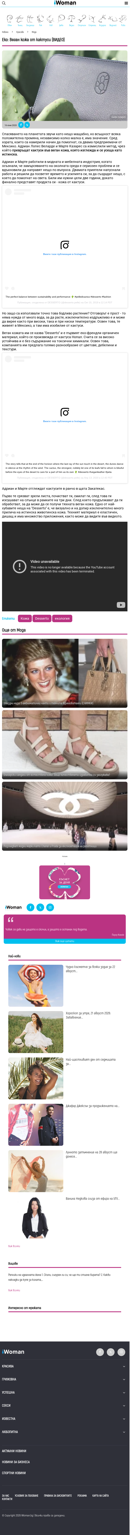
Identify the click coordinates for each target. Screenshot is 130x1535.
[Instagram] (50, 908)
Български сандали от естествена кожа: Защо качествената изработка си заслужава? (57, 775)
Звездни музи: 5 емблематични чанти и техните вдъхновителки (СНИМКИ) (48, 703)
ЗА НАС (5, 1495)
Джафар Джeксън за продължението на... (93, 1106)
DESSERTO (54, 302)
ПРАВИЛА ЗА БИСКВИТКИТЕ (58, 1495)
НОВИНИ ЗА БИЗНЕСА (16, 1462)
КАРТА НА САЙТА (100, 1495)
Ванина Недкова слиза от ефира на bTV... (93, 1199)
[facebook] (30, 908)
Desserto (42, 618)
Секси (6, 1405)
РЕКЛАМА (82, 1495)
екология (62, 618)
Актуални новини (14, 1451)
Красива (8, 1366)
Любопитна (10, 1432)
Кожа (25, 618)
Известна (8, 1419)
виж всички (14, 1246)
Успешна (8, 1392)
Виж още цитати (64, 941)
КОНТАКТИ (7, 1499)
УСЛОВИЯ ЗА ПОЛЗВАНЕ (26, 1495)
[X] (40, 908)
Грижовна (9, 1379)
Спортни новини (14, 1473)
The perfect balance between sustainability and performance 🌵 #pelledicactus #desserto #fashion (58, 296)
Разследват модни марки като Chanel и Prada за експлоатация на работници (50, 846)
